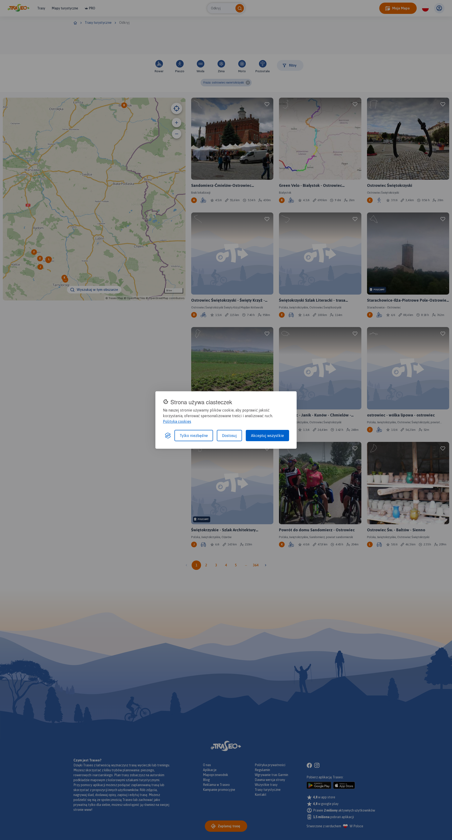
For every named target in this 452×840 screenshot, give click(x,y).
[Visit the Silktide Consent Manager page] (168, 435)
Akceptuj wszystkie (267, 435)
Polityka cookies (177, 421)
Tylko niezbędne (194, 435)
